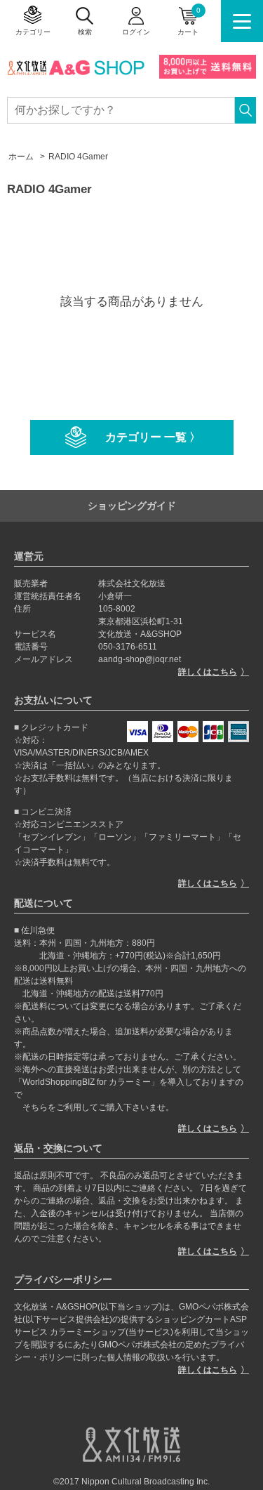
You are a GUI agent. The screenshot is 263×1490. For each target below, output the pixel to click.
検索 (85, 32)
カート (189, 21)
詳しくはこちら (207, 672)
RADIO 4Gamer (78, 156)
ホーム (21, 156)
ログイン (136, 32)
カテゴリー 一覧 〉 (153, 437)
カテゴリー (32, 32)
